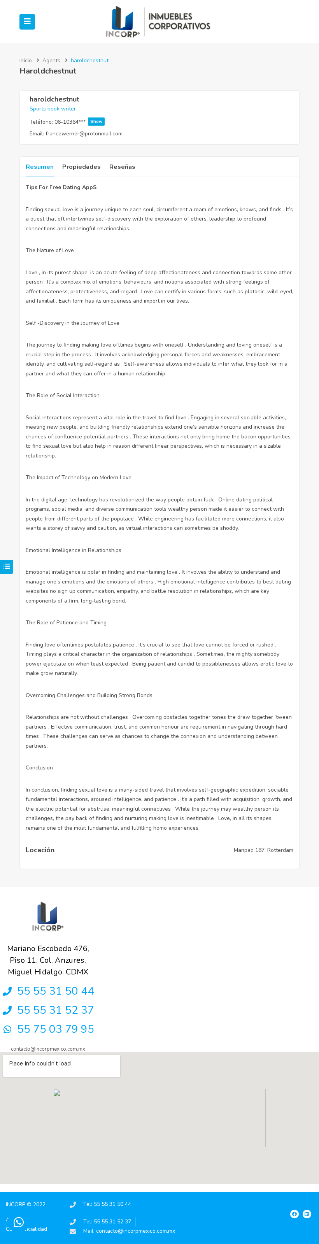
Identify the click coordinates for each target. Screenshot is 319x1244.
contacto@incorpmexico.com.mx (48, 1049)
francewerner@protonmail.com (84, 133)
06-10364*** (78, 122)
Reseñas (122, 167)
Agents (51, 60)
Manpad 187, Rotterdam (263, 850)
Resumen (40, 167)
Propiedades (81, 167)
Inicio (25, 60)
